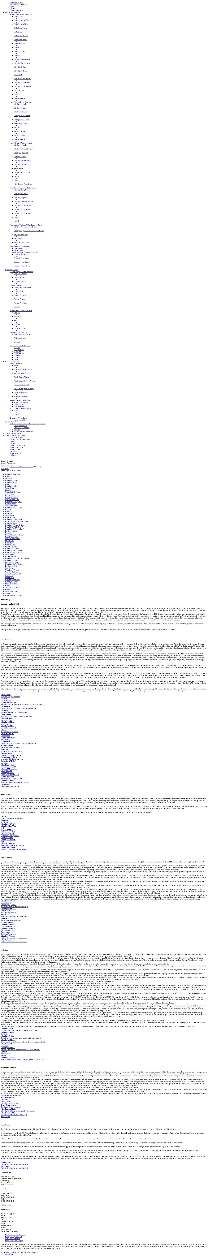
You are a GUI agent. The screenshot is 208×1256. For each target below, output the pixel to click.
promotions (5, 469)
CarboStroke (9, 554)
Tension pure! (5, 1053)
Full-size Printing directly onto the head (14, 1163)
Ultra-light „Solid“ (11, 486)
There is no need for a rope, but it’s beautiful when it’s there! (21, 1037)
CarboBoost (9, 568)
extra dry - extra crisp (8, 925)
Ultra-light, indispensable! (10, 1102)
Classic (7, 593)
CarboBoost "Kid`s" (12, 591)
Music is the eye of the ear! (10, 774)
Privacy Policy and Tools (13, 1237)
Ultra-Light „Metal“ (12, 560)
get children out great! (8, 727)
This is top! (7, 1033)
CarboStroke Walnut (12, 500)
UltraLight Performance (13, 552)
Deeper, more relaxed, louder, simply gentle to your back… (21, 1029)
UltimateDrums (10, 504)
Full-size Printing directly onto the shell (14, 1167)
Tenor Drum (9, 488)
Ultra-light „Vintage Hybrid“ (15, 525)
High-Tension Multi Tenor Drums (16, 521)
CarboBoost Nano (11, 562)
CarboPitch (9, 478)
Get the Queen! (6, 699)
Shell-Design (9, 578)
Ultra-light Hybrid (11, 537)
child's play (8, 723)
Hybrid (7, 476)
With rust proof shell (8, 831)
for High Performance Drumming (12, 844)
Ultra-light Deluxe (11, 480)
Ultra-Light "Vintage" (12, 580)
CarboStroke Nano (11, 572)
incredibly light (8, 902)
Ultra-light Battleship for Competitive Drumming (17, 1110)
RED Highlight (10, 556)
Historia (8, 509)
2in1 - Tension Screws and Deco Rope (14, 915)
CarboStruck (9, 515)
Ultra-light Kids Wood (12, 474)
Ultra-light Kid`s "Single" (14, 507)
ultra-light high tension (8, 911)
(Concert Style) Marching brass (11, 750)
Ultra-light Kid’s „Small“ (13, 502)
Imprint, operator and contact (15, 1235)
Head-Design (9, 543)
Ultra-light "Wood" (11, 496)
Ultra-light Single (11, 482)
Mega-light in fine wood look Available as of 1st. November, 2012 (23, 703)
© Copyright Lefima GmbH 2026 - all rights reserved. (19, 1252)
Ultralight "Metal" (11, 523)
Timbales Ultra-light (12, 587)
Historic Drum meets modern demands (14, 848)
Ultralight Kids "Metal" (13, 492)
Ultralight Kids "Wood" (13, 595)
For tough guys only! (8, 929)
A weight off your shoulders (10, 696)
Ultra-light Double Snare (13, 519)
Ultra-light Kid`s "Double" (14, 564)
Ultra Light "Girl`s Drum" (14, 527)
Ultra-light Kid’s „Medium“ (14, 529)
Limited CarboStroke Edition (11, 754)
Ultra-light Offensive (12, 548)
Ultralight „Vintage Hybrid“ (14, 535)
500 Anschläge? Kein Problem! (11, 919)
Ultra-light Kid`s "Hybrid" (14, 550)
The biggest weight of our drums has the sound (17, 715)
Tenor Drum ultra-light (13, 574)
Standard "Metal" (11, 545)
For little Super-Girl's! (8, 766)
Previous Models (11, 531)
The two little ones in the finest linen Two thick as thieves (20, 1049)
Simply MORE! (9, 770)
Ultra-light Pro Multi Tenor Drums (17, 558)
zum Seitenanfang (7, 1254)
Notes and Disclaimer (12, 1239)
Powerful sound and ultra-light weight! (14, 1114)
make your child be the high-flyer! (12, 758)
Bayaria (8, 589)
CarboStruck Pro (11, 506)
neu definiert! (5, 821)
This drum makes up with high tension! (14, 711)
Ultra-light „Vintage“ (12, 570)
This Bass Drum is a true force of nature (14, 781)
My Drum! (8, 1045)
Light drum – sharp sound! (10, 835)
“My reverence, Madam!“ (9, 731)
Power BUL (9, 513)
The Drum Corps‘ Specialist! (11, 1106)
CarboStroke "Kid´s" (12, 539)
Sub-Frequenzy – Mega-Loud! (11, 777)
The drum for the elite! (8, 933)
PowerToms (9, 484)
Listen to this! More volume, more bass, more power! (19, 707)
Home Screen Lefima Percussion (21, 467)
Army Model (9, 494)
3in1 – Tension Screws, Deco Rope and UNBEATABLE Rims (22, 1058)
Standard (8, 490)
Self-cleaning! (7, 735)
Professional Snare (11, 584)
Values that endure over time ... (11, 746)
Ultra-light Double (11, 498)
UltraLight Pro (10, 517)
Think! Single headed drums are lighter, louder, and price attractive (23, 1041)
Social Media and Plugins (14, 1241)
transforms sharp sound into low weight (14, 906)
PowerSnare (9, 541)
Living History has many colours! (12, 817)
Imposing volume (7, 719)
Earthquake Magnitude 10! (10, 785)
